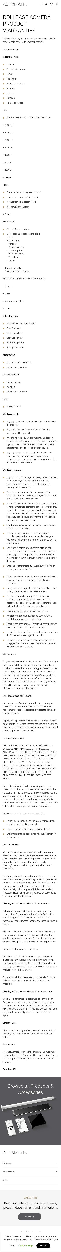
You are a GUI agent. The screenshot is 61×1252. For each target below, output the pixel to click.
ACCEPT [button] (43, 1246)
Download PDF (9, 1069)
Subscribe (29, 1217)
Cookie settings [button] (25, 1245)
